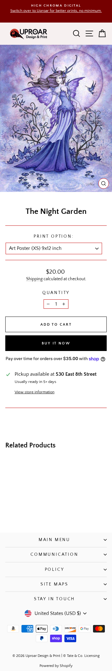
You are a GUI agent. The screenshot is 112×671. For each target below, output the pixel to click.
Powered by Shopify (56, 666)
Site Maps (54, 584)
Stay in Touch (54, 598)
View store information (34, 392)
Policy (54, 569)
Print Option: (53, 236)
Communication (54, 554)
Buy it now (56, 343)
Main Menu (54, 539)
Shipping (34, 278)
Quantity (56, 292)
